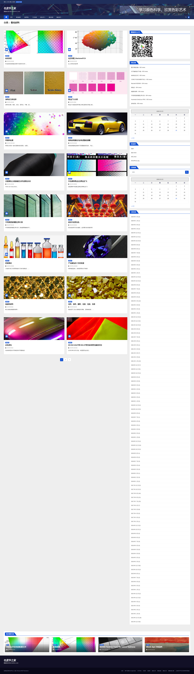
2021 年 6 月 (134, 341)
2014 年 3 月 (134, 605)
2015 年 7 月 (134, 577)
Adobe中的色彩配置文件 (16, 647)
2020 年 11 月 (135, 369)
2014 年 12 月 (135, 593)
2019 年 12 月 (135, 405)
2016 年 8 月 (134, 537)
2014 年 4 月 (134, 601)
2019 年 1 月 (134, 437)
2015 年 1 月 (134, 589)
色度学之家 (10, 8)
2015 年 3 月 (134, 585)
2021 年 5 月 (134, 345)
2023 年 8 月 (134, 248)
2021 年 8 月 (134, 333)
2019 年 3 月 (134, 429)
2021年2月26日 (73, 225)
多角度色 (8, 345)
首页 (11, 17)
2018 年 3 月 (134, 473)
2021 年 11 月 (135, 321)
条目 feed (133, 152)
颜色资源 (51, 17)
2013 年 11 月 (135, 621)
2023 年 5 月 (134, 261)
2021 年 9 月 (134, 329)
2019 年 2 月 (134, 433)
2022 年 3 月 (134, 305)
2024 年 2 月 (134, 228)
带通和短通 (9, 140)
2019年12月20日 (73, 347)
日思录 (144, 670)
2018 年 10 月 (135, 449)
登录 (132, 148)
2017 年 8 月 (134, 497)
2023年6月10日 (73, 61)
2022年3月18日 (73, 143)
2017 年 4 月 (134, 513)
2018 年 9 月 (134, 453)
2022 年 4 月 (134, 301)
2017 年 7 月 (134, 501)
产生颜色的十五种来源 (76, 263)
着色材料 (7, 55)
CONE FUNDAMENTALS (138, 79)
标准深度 (8, 58)
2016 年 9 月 (134, 533)
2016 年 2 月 (134, 561)
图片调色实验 (135, 67)
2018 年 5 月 (134, 469)
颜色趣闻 (18, 17)
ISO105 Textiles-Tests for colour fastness (117, 647)
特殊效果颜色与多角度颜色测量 (79, 140)
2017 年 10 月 (135, 489)
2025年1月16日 (104, 649)
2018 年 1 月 (134, 481)
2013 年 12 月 (135, 617)
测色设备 (159, 670)
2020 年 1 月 (134, 401)
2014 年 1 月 (134, 613)
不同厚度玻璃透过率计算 (14, 222)
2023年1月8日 (73, 102)
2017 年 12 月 (135, 485)
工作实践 (34, 17)
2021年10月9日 (73, 184)
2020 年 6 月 (134, 381)
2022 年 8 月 (134, 285)
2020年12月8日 (10, 266)
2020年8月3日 (10, 306)
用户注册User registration (130, 670)
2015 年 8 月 (134, 573)
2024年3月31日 (151, 649)
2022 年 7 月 (134, 289)
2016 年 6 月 (134, 545)
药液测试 (8, 263)
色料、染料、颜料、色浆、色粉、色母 (81, 304)
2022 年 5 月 (134, 297)
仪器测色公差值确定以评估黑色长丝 (18, 181)
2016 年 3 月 (134, 557)
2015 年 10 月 (135, 569)
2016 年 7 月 (134, 541)
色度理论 (26, 17)
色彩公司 (42, 17)
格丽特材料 (9, 304)
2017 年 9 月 (134, 493)
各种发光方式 (135, 75)
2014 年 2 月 (134, 609)
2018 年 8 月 (134, 457)
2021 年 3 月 (134, 353)
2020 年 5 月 (134, 385)
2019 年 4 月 (134, 425)
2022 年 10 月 (135, 281)
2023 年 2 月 (134, 269)
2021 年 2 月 (134, 357)
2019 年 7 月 (134, 417)
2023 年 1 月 (134, 273)
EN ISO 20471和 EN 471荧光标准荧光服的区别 (85, 345)
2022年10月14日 (11, 143)
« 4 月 (132, 138)
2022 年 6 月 (134, 293)
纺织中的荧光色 (73, 222)
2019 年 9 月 (134, 413)
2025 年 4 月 (134, 216)
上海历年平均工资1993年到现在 (183, 670)
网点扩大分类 (73, 99)
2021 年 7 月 (134, 337)
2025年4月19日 (10, 61)
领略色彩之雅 (171, 670)
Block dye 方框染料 (154, 647)
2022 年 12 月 (135, 277)
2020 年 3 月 (134, 393)
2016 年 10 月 (135, 529)
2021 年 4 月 (134, 349)
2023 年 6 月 (134, 256)
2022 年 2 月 (134, 309)
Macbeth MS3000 (136, 83)
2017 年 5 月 (134, 509)
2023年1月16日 (10, 102)
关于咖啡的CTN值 (136, 71)
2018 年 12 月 (135, 441)
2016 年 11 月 (135, 525)
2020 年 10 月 (135, 373)
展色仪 (133, 87)
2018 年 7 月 (134, 461)
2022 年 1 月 (134, 313)
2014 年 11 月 (135, 597)
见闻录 (148, 644)
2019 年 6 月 (134, 421)
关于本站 (139, 670)
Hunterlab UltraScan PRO (138, 99)
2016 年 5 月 (134, 549)
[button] (186, 17)
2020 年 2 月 (134, 397)
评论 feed (133, 156)
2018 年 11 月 (135, 445)
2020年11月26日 (73, 266)
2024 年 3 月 (134, 224)
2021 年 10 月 (135, 325)
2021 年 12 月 (135, 317)
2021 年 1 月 (134, 361)
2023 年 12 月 (135, 232)
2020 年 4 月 (134, 389)
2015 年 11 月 (135, 565)
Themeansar (25, 670)
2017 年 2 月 (134, 521)
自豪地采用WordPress (9, 670)
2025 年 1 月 (134, 220)
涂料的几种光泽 (10, 99)
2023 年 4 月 (134, 265)
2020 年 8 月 (134, 377)
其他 (7, 644)
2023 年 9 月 (134, 244)
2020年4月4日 (10, 347)
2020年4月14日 (73, 306)
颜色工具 (165, 670)
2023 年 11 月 (135, 236)
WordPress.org (135, 160)
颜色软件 (59, 17)
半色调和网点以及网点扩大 (77, 181)
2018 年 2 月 (134, 477)
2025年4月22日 (11, 649)
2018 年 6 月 (134, 465)
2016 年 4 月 (134, 553)
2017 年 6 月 (134, 505)
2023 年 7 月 (134, 252)
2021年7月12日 (10, 225)
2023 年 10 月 (135, 240)
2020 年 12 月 (135, 365)
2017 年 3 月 (134, 517)
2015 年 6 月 (134, 581)
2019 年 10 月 (135, 409)
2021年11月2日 (10, 184)
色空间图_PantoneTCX (77, 58)
